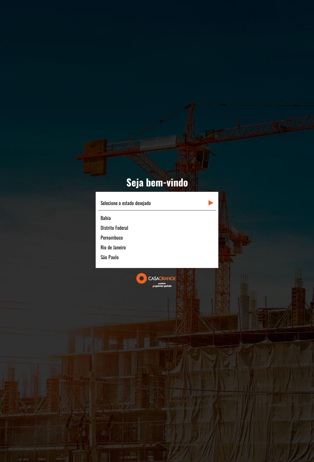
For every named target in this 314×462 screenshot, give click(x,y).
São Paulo (110, 257)
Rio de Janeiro (113, 247)
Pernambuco (112, 237)
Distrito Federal (114, 227)
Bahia (106, 217)
